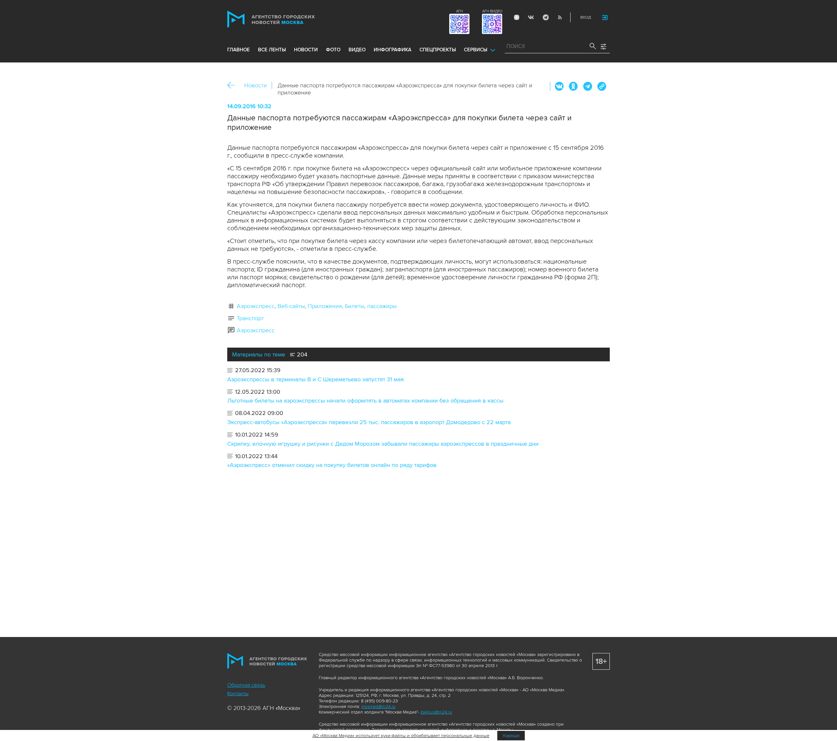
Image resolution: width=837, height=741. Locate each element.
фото (333, 50)
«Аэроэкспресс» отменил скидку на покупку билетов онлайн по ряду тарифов (331, 465)
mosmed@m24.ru (378, 706)
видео (357, 50)
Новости (255, 85)
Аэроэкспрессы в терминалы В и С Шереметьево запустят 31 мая (315, 379)
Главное (238, 50)
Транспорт (250, 318)
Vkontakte (531, 17)
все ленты (272, 50)
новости (306, 50)
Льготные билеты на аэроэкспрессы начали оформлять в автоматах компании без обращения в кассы (365, 400)
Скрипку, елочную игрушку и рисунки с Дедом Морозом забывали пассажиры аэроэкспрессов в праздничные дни (382, 443)
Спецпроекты (437, 50)
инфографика (392, 50)
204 (301, 354)
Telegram (545, 17)
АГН (459, 11)
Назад (233, 85)
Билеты (354, 306)
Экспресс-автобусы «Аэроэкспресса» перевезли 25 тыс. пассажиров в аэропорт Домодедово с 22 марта (369, 422)
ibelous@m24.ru (436, 712)
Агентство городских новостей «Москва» (283, 19)
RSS (560, 17)
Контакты (237, 693)
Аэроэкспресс (256, 306)
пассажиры (382, 306)
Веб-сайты (291, 306)
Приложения (325, 306)
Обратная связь (246, 685)
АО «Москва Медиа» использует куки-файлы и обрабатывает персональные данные (401, 735)
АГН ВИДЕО (492, 11)
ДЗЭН (516, 17)
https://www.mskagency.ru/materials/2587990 (601, 86)
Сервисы (475, 50)
